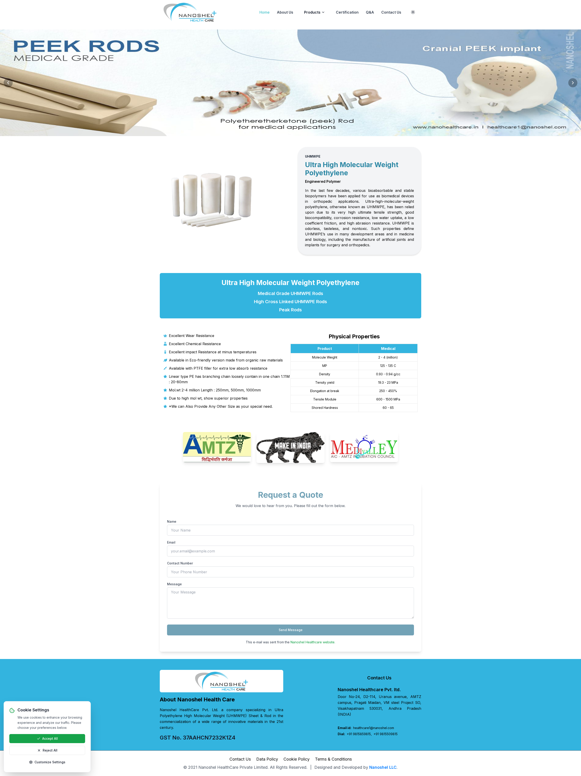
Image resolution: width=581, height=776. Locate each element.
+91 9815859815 (359, 734)
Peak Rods (290, 309)
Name (171, 521)
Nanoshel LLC (382, 767)
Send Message (291, 630)
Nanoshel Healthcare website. (312, 642)
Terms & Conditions (333, 759)
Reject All (50, 750)
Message (174, 584)
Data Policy (267, 759)
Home (264, 12)
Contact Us (391, 12)
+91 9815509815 (386, 734)
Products (312, 12)
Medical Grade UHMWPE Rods (290, 293)
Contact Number (180, 563)
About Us (285, 12)
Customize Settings (49, 762)
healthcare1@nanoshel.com (366, 728)
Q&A (370, 12)
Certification (347, 12)
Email (171, 542)
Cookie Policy (296, 759)
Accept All (50, 738)
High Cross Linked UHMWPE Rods (290, 301)
